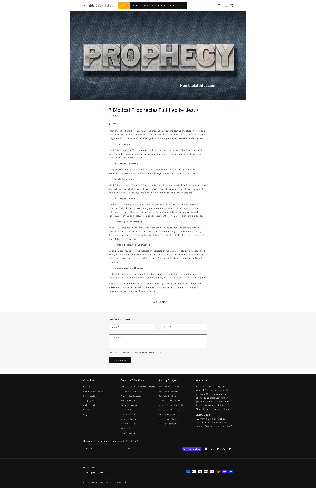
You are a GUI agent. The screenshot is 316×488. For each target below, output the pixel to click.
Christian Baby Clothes (168, 414)
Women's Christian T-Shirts (170, 400)
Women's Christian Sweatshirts (171, 405)
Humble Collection (129, 400)
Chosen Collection (129, 414)
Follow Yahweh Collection (132, 391)
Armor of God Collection (131, 396)
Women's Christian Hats (168, 410)
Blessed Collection (129, 410)
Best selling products (167, 423)
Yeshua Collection (128, 423)
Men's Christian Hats (167, 396)
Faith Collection (128, 428)
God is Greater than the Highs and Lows (138, 386)
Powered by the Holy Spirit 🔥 (116, 482)
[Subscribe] (129, 448)
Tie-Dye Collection (129, 419)
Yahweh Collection (129, 405)
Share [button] (114, 123)
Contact (86, 386)
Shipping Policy (90, 400)
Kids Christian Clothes (168, 419)
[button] (219, 6)
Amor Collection (128, 433)
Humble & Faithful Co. (97, 482)
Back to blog (160, 301)
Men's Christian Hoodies (168, 391)
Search (86, 410)
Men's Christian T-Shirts (168, 386)
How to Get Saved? (91, 396)
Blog (85, 414)
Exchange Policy (90, 405)
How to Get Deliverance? (93, 391)
